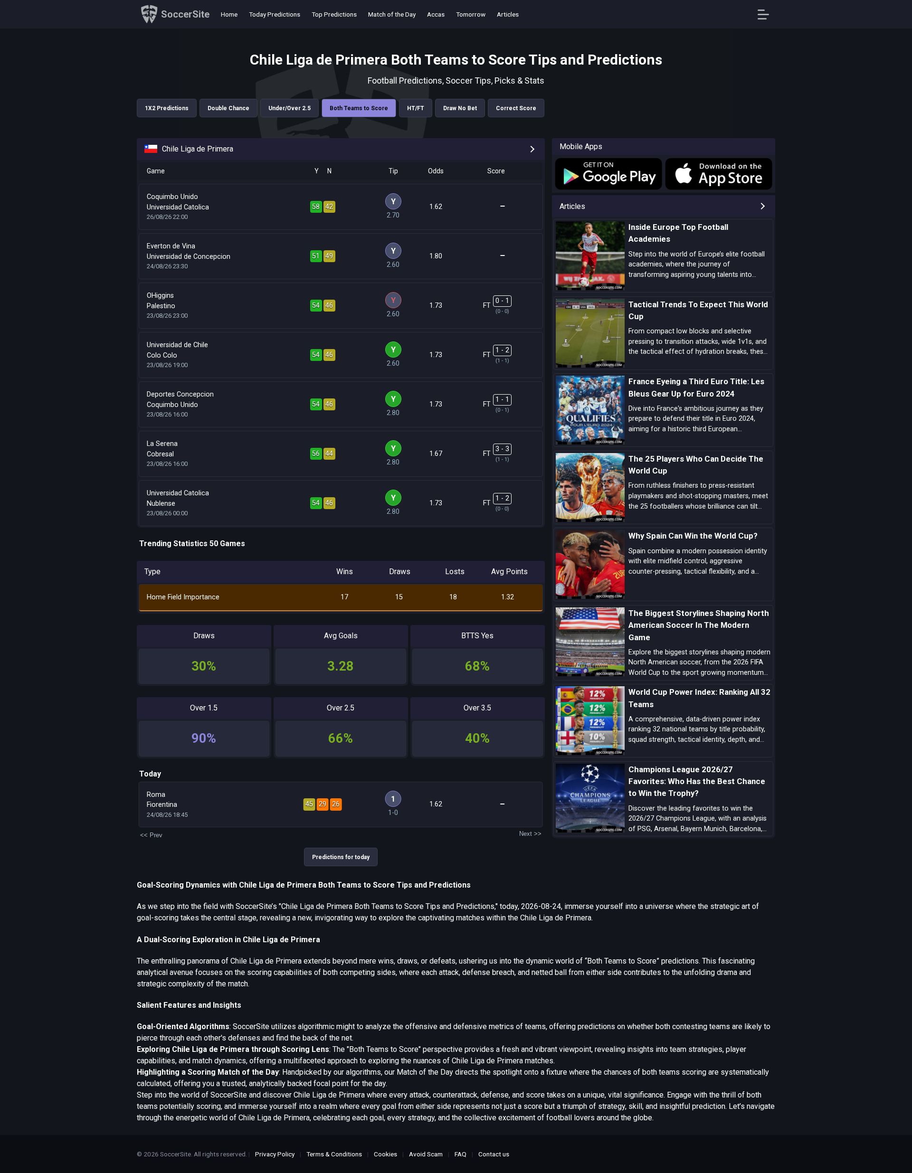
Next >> (530, 833)
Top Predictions (334, 14)
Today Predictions (274, 14)
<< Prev (151, 835)
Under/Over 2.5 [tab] (289, 108)
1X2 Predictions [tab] (167, 108)
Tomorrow (470, 14)
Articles (508, 14)
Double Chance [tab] (228, 108)
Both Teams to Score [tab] (359, 108)
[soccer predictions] (608, 174)
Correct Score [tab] (516, 108)
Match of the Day (392, 14)
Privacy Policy (274, 1154)
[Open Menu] (767, 14)
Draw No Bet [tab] (460, 108)
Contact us (493, 1154)
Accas (436, 14)
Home (229, 14)
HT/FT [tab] (415, 108)
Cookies (385, 1154)
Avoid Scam (426, 1154)
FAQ (460, 1154)
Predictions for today (341, 857)
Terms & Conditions (334, 1154)
